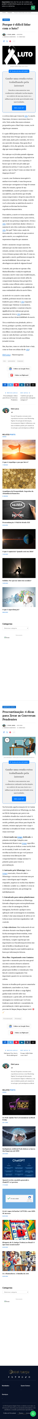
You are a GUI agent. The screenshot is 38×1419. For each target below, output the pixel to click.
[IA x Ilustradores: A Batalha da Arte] (19, 1261)
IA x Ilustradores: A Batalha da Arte (15, 1273)
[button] (33, 1414)
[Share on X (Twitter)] (7, 41)
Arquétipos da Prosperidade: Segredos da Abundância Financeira (17, 492)
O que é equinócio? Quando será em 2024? (18, 551)
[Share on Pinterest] (10, 41)
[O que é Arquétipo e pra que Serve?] (19, 450)
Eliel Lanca (11, 34)
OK (33, 7)
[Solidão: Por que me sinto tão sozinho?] (19, 568)
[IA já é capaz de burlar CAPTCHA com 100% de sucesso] (19, 1199)
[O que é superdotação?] (19, 597)
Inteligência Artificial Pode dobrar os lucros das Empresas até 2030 (18, 1150)
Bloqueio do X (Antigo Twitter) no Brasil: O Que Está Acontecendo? (18, 1243)
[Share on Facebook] (3, 41)
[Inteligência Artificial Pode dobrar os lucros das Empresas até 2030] (19, 1136)
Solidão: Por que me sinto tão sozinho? (16, 580)
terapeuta (20, 361)
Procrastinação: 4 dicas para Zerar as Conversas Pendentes (10, 398)
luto (4, 361)
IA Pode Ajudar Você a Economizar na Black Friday (18, 1119)
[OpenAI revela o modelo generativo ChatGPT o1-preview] (19, 1167)
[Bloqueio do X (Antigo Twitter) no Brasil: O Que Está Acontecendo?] (19, 1230)
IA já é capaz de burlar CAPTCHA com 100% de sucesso (18, 1212)
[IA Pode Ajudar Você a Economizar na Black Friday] (19, 1105)
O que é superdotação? (10, 609)
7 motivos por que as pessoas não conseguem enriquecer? (27, 398)
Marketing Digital (9, 707)
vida (26, 116)
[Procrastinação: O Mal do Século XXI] (19, 510)
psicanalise (11, 361)
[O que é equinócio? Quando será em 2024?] (19, 539)
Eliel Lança (6, 355)
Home (4, 12)
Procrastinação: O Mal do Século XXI (16, 522)
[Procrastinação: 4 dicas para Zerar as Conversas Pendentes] (19, 746)
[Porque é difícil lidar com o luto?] (19, 55)
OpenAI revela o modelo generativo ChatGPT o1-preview (15, 1181)
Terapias (10, 12)
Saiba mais (18, 108)
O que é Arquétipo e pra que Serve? (15, 462)
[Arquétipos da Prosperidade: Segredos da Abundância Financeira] (19, 479)
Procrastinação (7, 1018)
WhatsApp (18, 1018)
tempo (20, 837)
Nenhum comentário (10, 37)
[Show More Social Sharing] (13, 41)
